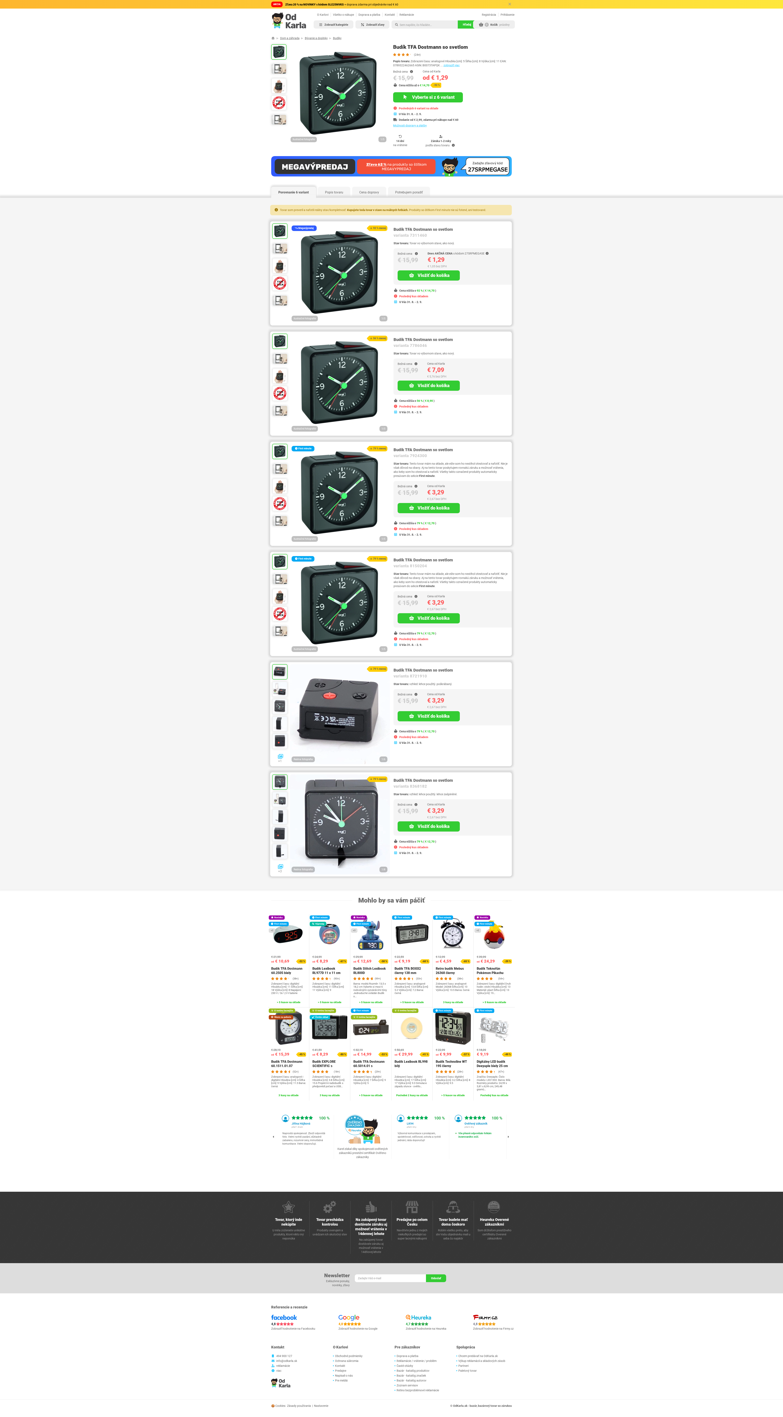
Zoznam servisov (407, 1385)
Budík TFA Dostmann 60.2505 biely (286, 971)
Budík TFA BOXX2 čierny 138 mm (408, 971)
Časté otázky (405, 1365)
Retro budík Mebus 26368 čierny (450, 971)
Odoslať (436, 1278)
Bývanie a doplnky (316, 38)
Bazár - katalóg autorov (411, 1380)
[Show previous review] (274, 1137)
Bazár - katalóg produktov (413, 1370)
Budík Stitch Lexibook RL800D (369, 971)
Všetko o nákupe (343, 14)
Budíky (337, 38)
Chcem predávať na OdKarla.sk (478, 1356)
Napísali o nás (344, 1375)
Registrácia (489, 14)
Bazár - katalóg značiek (411, 1375)
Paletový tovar (467, 1370)
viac (278, 1370)
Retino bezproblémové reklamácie (418, 1390)
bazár (473, 1405)
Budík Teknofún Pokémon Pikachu (490, 971)
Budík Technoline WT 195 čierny (451, 1064)
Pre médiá (341, 1380)
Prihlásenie (507, 14)
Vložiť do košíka (434, 275)
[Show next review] (508, 1137)
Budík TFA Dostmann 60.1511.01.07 (286, 1064)
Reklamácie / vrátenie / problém (417, 1361)
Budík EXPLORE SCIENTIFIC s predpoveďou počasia (328, 1066)
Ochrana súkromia (346, 1361)
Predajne (340, 1370)
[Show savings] (411, 71)
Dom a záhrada (290, 38)
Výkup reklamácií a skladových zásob (481, 1361)
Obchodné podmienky (349, 1356)
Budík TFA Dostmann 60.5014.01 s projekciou (369, 1066)
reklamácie (283, 1365)
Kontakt (390, 14)
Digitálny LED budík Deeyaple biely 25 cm (492, 1064)
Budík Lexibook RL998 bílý (411, 1064)
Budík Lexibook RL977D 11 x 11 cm (326, 971)
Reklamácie (406, 14)
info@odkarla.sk (286, 1361)
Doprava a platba (369, 14)
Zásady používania (299, 1405)
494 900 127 (284, 1356)
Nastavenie (321, 1405)
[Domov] (273, 38)
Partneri (463, 1365)
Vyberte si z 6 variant (433, 97)
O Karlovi (322, 14)
